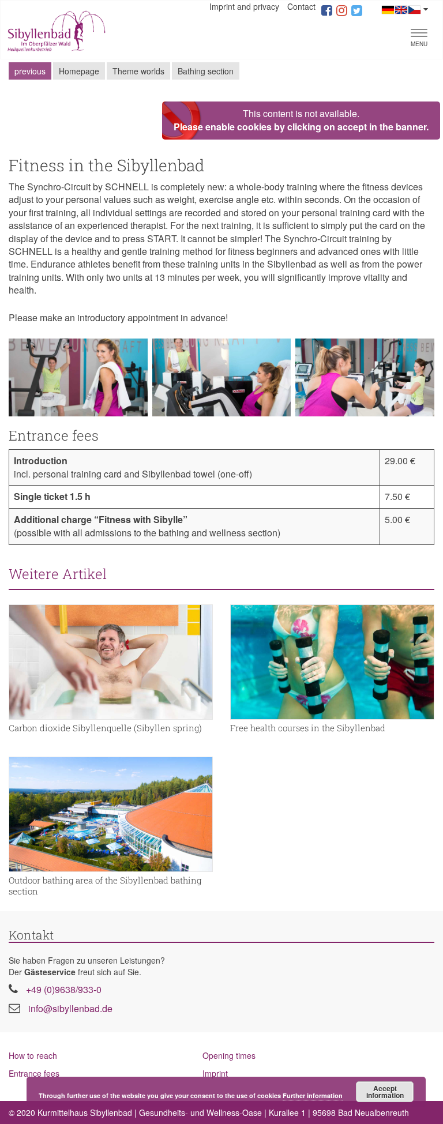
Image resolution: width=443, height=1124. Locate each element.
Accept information (385, 1091)
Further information (313, 1095)
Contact (301, 6)
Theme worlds (138, 71)
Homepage (79, 71)
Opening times (229, 1055)
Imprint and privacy (244, 6)
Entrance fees (34, 1073)
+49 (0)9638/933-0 (64, 989)
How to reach (33, 1055)
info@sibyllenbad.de (70, 1008)
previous (30, 71)
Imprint (215, 1073)
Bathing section (206, 71)
